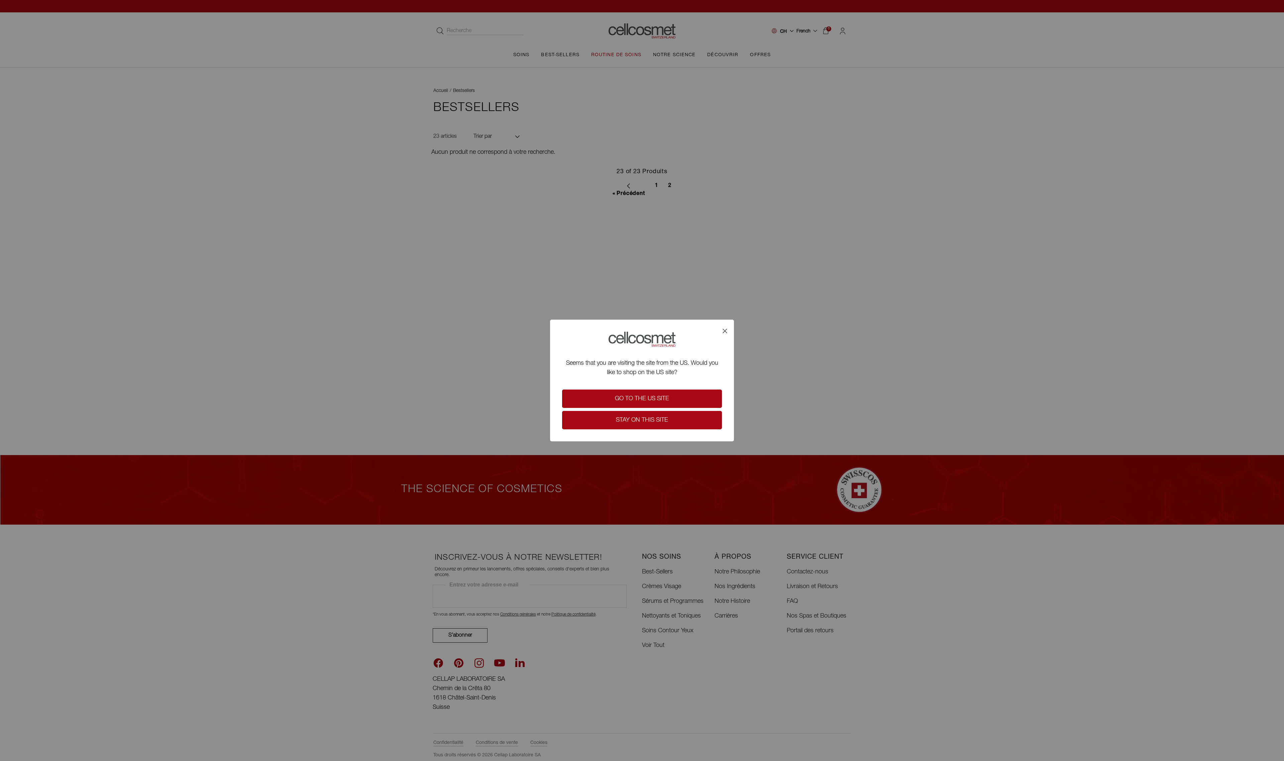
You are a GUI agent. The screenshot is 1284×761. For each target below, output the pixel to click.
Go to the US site (642, 399)
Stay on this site (642, 420)
